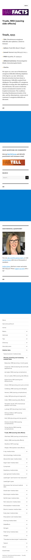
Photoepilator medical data (11, 505)
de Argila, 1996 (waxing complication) (16, 372)
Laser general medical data (11, 474)
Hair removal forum (8, 324)
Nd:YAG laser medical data (11, 498)
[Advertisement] (15, 127)
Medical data (6, 350)
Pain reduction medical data (11, 502)
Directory (5, 342)
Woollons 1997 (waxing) (11, 444)
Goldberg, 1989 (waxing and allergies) (16, 388)
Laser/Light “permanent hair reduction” (15, 477)
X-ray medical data (9, 451)
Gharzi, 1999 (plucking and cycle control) (17, 385)
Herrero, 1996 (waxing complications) (16, 392)
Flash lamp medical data (10, 532)
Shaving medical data (9, 520)
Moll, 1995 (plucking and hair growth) (15, 418)
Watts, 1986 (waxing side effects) (14, 440)
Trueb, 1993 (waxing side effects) (15, 432)
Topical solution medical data (12, 354)
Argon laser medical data (10, 462)
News (4, 320)
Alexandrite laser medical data (12, 459)
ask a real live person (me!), (15, 258)
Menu (26, 5)
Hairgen (5, 535)
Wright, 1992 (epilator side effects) (15, 447)
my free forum (6, 260)
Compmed (6, 466)
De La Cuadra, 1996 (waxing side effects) (16, 376)
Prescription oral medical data (12, 517)
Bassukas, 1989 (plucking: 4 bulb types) (16, 363)
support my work (20, 268)
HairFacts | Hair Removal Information (11, 555)
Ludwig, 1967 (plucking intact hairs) (15, 409)
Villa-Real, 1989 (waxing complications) (16, 436)
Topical (5, 543)
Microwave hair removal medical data (13, 486)
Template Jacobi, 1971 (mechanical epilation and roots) (15, 404)
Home (4, 327)
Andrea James (6, 266)
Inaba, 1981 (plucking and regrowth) (15, 396)
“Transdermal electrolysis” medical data (15, 539)
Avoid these (6, 550)
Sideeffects (6, 524)
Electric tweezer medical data (12, 509)
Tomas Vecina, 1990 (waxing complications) (13, 428)
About (4, 547)
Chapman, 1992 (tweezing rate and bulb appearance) (16, 367)
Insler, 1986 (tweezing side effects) (15, 400)
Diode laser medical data (10, 490)
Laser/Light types (8, 481)
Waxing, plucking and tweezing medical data (13, 358)
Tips (3, 339)
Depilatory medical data (10, 470)
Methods (5, 335)
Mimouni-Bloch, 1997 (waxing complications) (13, 413)
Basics (4, 331)
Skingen (6, 528)
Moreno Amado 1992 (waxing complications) (13, 422)
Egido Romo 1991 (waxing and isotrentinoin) (13, 380)
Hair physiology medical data (12, 455)
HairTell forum (11, 154)
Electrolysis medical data (10, 494)
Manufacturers (6, 346)
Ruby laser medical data (10, 513)
